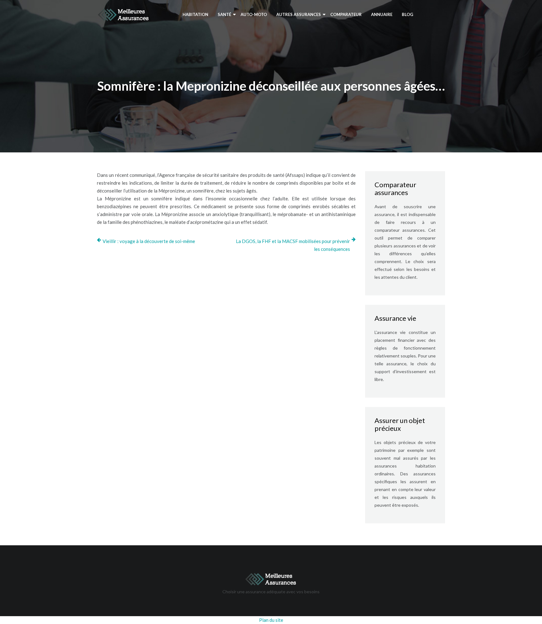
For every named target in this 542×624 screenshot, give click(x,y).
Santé (224, 14)
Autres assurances (298, 14)
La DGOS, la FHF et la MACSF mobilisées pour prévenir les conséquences (293, 245)
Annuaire (381, 14)
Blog (407, 14)
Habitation (195, 14)
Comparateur (346, 14)
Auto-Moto (254, 14)
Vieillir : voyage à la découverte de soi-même (149, 241)
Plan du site (271, 620)
